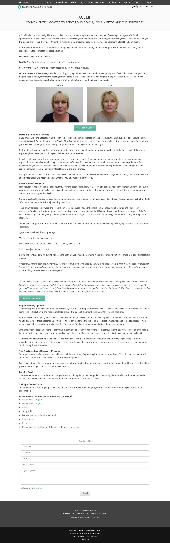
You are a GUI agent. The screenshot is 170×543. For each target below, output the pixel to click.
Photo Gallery (77, 2)
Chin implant (28, 419)
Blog (137, 2)
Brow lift (26, 407)
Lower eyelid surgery (32, 403)
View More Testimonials (32, 298)
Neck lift (26, 423)
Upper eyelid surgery (32, 399)
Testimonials (114, 2)
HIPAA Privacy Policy (87, 513)
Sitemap (67, 513)
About (49, 2)
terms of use (38, 488)
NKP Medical (96, 517)
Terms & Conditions (101, 513)
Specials (127, 2)
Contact (147, 2)
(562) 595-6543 (146, 6)
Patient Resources (95, 2)
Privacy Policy (75, 513)
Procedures (61, 2)
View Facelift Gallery (85, 127)
